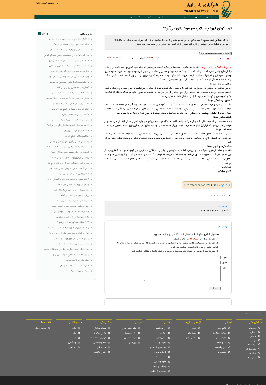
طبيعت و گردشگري (158, 371)
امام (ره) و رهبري (129, 328)
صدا (74, 338)
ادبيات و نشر (221, 338)
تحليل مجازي (190, 338)
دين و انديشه (220, 347)
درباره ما (253, 353)
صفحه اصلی (211, 17)
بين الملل (132, 342)
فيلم (74, 333)
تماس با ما (252, 357)
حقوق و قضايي (160, 361)
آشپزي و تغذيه (100, 352)
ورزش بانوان (161, 338)
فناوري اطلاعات (100, 333)
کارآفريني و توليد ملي (97, 338)
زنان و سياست (130, 333)
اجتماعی (186, 17)
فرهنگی (198, 17)
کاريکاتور (72, 347)
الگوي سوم (222, 328)
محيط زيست (160, 342)
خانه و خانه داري (99, 342)
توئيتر (194, 328)
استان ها (149, 17)
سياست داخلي (130, 338)
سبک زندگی (163, 17)
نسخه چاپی (222, 58)
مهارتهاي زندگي (100, 328)
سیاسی (176, 17)
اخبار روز (162, 333)
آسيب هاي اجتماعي (158, 347)
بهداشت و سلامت (159, 366)
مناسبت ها (222, 352)
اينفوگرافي (72, 342)
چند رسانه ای (136, 17)
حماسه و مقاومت (219, 333)
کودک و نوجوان (159, 352)
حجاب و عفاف (160, 357)
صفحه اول (252, 328)
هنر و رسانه (221, 342)
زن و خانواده (161, 328)
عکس (73, 328)
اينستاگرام (192, 333)
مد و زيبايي (101, 347)
